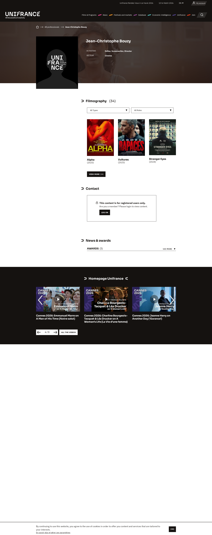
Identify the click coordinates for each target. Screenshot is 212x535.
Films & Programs (89, 15)
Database (142, 15)
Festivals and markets (123, 15)
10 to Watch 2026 (166, 3)
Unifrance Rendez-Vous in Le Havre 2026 (136, 3)
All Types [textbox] (94, 110)
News (105, 15)
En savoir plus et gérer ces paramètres (53, 532)
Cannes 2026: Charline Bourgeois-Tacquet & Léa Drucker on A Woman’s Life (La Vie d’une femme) (106, 318)
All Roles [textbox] (138, 110)
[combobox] (108, 110)
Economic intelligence (161, 15)
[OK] (172, 529)
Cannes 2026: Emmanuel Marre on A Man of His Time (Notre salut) (57, 317)
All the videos (68, 332)
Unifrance (181, 15)
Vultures (123, 159)
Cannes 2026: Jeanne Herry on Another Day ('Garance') (151, 317)
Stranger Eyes (157, 159)
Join (193, 15)
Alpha (90, 159)
